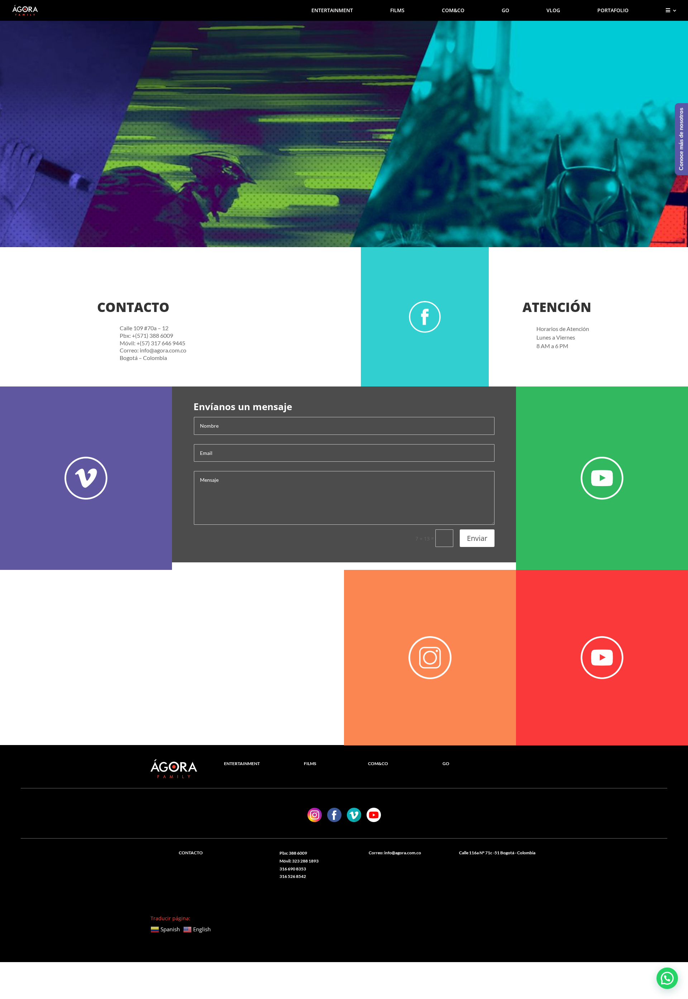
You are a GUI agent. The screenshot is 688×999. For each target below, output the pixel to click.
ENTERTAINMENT (332, 11)
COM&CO (453, 11)
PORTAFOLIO (613, 11)
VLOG (553, 11)
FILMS (397, 11)
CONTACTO (191, 852)
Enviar (477, 538)
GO (505, 11)
